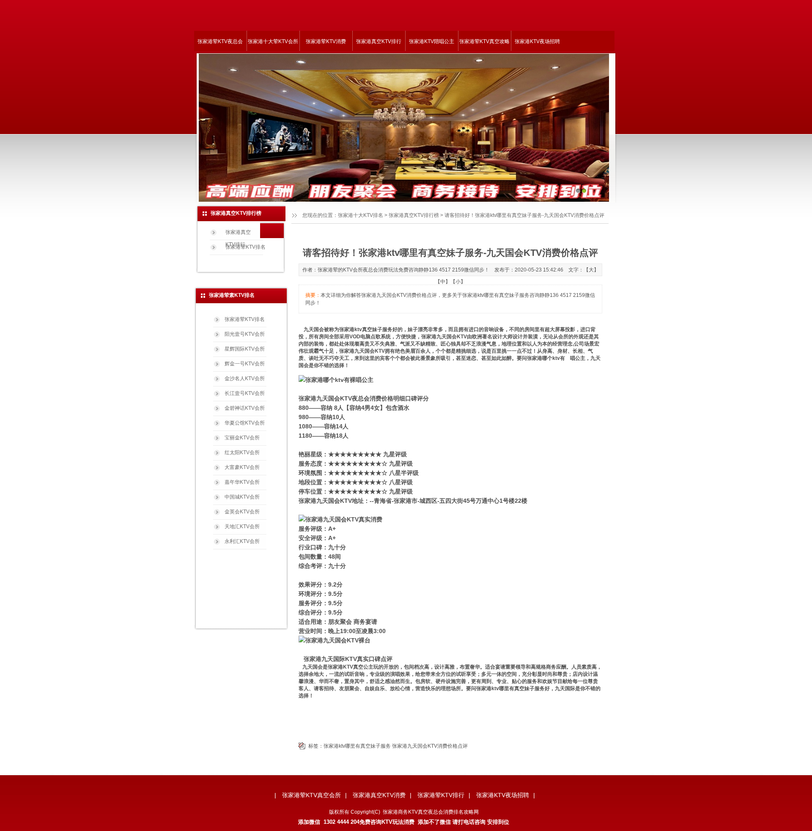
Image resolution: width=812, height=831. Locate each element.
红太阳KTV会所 (242, 452)
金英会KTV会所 (242, 512)
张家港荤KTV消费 (326, 41)
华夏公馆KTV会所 (245, 423)
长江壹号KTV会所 (245, 393)
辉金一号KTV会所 (245, 364)
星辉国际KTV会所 (245, 349)
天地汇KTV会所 (242, 526)
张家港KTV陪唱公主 (431, 41)
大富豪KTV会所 (242, 467)
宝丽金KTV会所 (242, 438)
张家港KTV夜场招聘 (537, 41)
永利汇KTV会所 (242, 541)
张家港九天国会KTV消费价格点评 (430, 746)
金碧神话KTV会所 (245, 408)
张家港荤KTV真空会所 (311, 795)
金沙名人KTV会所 (245, 378)
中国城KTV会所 (242, 497)
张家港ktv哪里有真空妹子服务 (357, 746)
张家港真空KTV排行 (378, 41)
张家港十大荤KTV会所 (273, 41)
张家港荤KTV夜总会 (220, 41)
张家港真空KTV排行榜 (414, 215)
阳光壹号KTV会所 (245, 334)
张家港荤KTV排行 (440, 795)
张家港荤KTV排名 (245, 247)
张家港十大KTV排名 (360, 215)
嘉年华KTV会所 (242, 482)
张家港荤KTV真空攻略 (484, 41)
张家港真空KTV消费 (379, 795)
